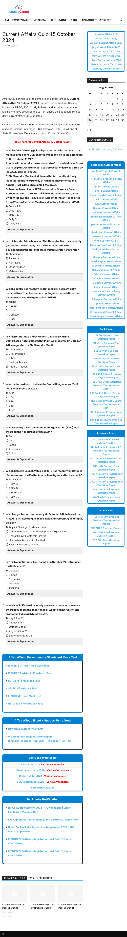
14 (112, 109)
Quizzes (62, 20)
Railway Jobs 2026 (42, 776)
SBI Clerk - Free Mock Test (24, 680)
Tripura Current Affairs (106, 303)
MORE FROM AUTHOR (40, 878)
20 (107, 114)
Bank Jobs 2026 (42, 764)
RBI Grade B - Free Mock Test (25, 703)
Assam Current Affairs (106, 186)
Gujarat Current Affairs (106, 208)
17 (90, 114)
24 (90, 120)
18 (95, 114)
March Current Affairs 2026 (106, 64)
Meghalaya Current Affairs (106, 261)
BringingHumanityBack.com (107, 149)
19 (101, 114)
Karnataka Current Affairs (106, 236)
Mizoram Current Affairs (106, 265)
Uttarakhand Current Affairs (106, 312)
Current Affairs (20, 20)
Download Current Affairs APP (26, 728)
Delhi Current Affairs (106, 199)
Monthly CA (40, 20)
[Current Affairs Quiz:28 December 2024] (70, 893)
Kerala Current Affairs (106, 240)
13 (107, 109)
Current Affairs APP (106, 34)
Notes (74, 20)
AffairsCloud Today (106, 38)
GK (52, 20)
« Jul (89, 129)
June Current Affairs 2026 (106, 51)
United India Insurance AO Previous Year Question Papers (106, 451)
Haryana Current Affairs (106, 212)
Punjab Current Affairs (106, 278)
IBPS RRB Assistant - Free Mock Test (30, 673)
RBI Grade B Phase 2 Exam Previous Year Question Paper (106, 404)
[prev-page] (4, 914)
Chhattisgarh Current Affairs (106, 195)
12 (101, 109)
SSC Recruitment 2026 (43, 781)
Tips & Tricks (88, 20)
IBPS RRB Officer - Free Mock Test (28, 665)
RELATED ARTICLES (14, 878)
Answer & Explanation (20, 229)
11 (95, 109)
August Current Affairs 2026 (106, 42)
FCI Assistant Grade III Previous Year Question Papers (106, 520)
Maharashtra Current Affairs (106, 245)
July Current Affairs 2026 (106, 47)
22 (117, 114)
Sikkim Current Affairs (106, 287)
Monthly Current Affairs (106, 68)
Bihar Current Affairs (106, 190)
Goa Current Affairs (106, 203)
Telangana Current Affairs (106, 299)
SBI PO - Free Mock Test (22, 688)
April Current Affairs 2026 (106, 60)
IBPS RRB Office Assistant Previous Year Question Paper (106, 385)
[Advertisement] (42, 73)
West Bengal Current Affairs (106, 316)
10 (90, 109)
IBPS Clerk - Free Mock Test (24, 696)
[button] (121, 20)
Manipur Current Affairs (106, 257)
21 (112, 114)
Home (6, 20)
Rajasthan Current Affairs (106, 282)
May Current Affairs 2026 (106, 55)
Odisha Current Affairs (106, 274)
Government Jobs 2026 (42, 770)
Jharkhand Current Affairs (106, 232)
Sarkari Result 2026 (43, 787)
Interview (104, 20)
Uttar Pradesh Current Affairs (106, 307)
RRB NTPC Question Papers (106, 528)
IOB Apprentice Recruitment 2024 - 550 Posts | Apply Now (43, 819)
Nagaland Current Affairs (106, 269)
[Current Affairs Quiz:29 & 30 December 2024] (42, 893)
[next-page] (10, 914)
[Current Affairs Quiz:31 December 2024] (14, 893)
